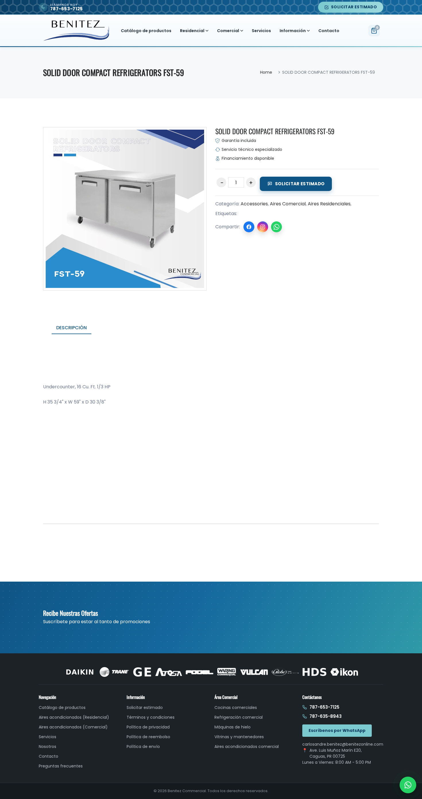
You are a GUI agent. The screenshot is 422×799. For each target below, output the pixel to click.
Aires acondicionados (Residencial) (74, 717)
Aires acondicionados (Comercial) (73, 727)
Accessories (254, 203)
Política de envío (143, 746)
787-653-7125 (324, 707)
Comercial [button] (228, 31)
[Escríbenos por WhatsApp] (408, 785)
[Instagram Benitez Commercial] (262, 226)
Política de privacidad (148, 727)
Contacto (328, 31)
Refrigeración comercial (238, 717)
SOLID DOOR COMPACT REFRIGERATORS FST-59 (274, 131)
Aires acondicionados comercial (246, 746)
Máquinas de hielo (232, 727)
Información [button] (293, 31)
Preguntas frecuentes (61, 766)
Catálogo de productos (146, 31)
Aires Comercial (288, 203)
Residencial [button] (192, 31)
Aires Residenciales (329, 203)
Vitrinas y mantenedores (239, 737)
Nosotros (47, 746)
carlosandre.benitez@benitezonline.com (342, 744)
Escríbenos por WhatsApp (337, 730)
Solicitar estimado (354, 7)
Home (266, 72)
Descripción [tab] (71, 327)
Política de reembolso (148, 737)
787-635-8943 (325, 716)
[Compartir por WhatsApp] (276, 226)
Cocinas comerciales (235, 707)
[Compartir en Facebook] (248, 226)
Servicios (261, 31)
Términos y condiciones (151, 717)
